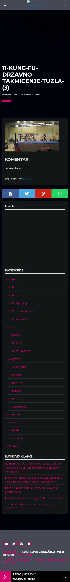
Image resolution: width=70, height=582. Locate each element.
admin (26, 179)
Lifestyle (14, 414)
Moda (15, 430)
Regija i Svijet (21, 303)
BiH (14, 287)
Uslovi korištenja (16, 559)
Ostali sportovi (22, 351)
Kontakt (11, 563)
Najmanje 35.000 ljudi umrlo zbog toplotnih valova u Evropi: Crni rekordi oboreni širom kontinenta (33, 467)
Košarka (17, 343)
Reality (16, 398)
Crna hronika (20, 319)
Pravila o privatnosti (50, 559)
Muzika (16, 390)
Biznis (16, 295)
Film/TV (17, 382)
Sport (12, 327)
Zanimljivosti (20, 406)
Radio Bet (11, 552)
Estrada (17, 374)
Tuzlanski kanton (23, 311)
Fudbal (16, 335)
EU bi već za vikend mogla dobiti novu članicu (34, 498)
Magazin (14, 359)
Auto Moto (19, 366)
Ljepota (17, 422)
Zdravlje (17, 438)
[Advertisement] (35, 42)
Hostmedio (24, 555)
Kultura (13, 446)
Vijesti (13, 279)
